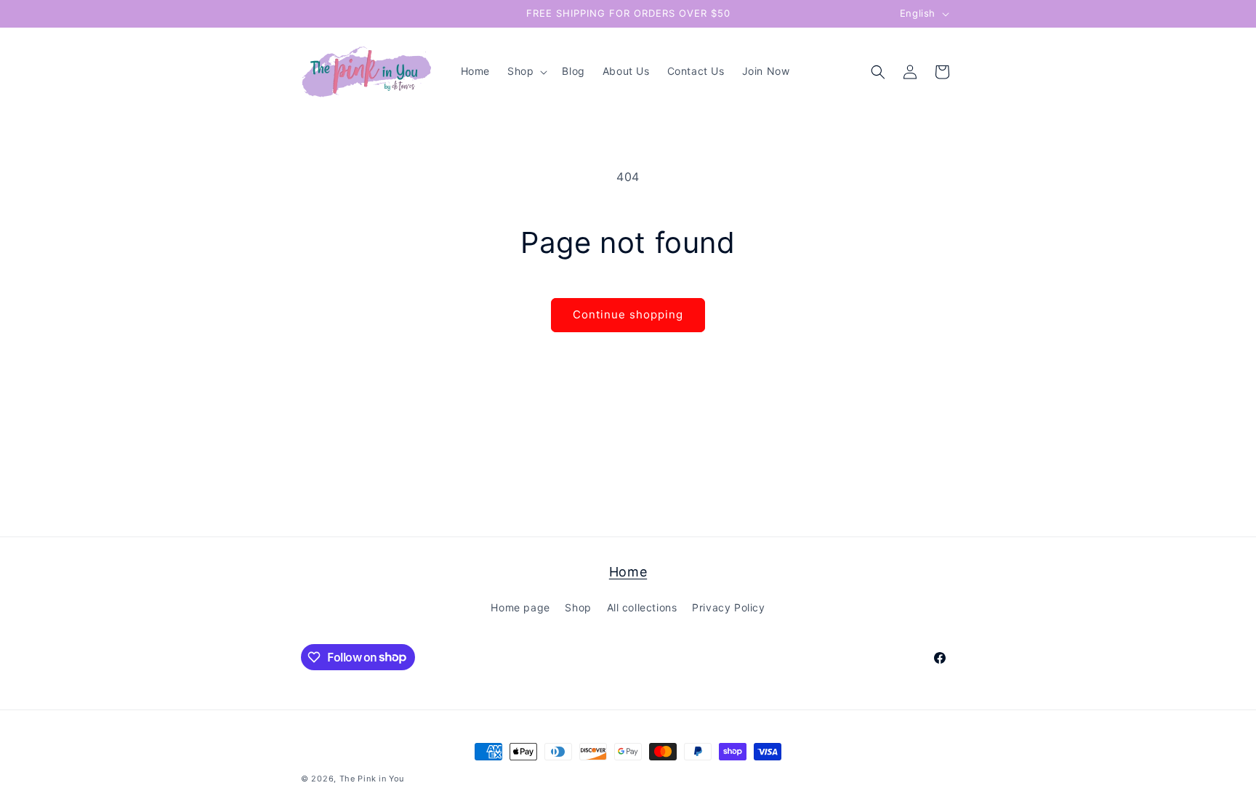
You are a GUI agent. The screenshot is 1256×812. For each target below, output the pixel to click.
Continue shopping (628, 314)
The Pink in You (372, 778)
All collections (642, 607)
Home (628, 571)
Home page (520, 607)
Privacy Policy (728, 607)
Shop (578, 607)
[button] (526, 71)
